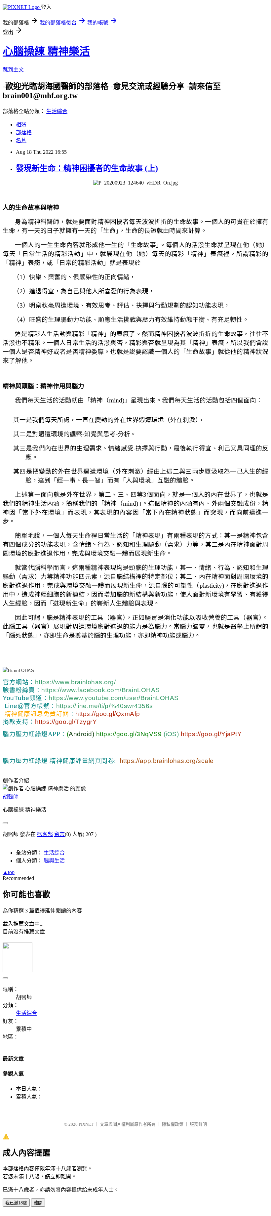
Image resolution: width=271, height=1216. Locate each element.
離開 (38, 1202)
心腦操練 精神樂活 (46, 51)
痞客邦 (45, 834)
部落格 (24, 132)
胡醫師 (11, 796)
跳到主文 (13, 69)
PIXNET (86, 1124)
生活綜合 (56, 111)
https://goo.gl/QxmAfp (107, 713)
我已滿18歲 (16, 1202)
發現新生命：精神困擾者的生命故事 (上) (87, 168)
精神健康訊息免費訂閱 (37, 713)
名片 (21, 140)
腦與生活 (54, 860)
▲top (9, 872)
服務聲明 (198, 1124)
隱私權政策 (172, 1124)
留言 (59, 834)
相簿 (21, 124)
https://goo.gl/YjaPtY (210, 734)
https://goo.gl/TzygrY (66, 721)
